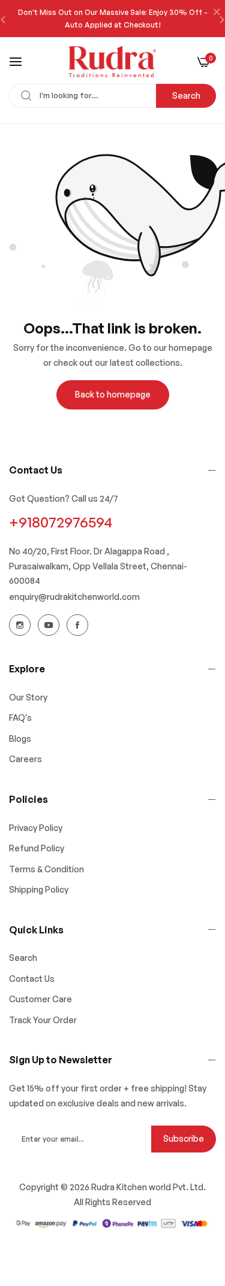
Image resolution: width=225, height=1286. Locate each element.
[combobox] (112, 96)
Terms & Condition (46, 869)
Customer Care (40, 999)
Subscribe (183, 1138)
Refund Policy (36, 848)
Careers (25, 759)
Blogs (20, 738)
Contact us (32, 978)
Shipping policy (38, 889)
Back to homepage (113, 394)
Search (186, 95)
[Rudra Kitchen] (112, 61)
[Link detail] (20, 625)
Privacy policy (35, 828)
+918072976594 (60, 522)
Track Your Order (43, 1020)
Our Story (28, 697)
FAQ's (20, 717)
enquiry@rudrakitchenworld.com (74, 597)
